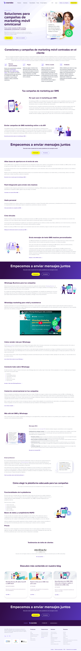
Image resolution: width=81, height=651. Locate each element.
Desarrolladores (32, 2)
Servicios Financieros (54, 633)
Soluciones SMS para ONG (54, 644)
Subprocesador (65, 642)
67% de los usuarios (10, 345)
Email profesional (25, 462)
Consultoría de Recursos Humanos (56, 641)
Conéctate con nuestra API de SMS (11, 192)
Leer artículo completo (8, 405)
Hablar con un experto (20, 38)
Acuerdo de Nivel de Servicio (67, 641)
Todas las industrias (53, 632)
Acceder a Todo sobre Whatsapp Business (12, 383)
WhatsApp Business (50, 286)
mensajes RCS (42, 429)
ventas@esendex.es (53, 623)
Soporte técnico (65, 638)
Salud (51, 636)
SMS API (31, 633)
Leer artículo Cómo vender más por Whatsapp (13, 359)
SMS (31, 632)
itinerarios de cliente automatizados (23, 60)
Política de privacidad (58, 649)
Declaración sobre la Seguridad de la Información (70, 640)
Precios (38, 2)
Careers (64, 633)
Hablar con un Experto (64, 2)
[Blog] (10, 636)
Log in (56, 2)
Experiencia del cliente (44, 633)
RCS (11, 71)
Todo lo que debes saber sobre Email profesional (14, 475)
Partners (64, 637)
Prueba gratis (8, 38)
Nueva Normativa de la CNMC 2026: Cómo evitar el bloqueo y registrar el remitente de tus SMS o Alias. (64, 583)
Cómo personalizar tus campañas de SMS (12, 208)
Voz (31, 637)
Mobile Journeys (32, 638)
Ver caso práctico (39, 556)
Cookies (52, 649)
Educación (52, 642)
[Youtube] (7, 636)
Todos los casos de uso (44, 632)
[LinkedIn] (5, 636)
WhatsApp (13, 69)
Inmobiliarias (52, 640)
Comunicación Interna (44, 636)
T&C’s (64, 649)
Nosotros (64, 632)
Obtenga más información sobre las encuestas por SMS (15, 229)
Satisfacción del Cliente (44, 634)
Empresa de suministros (54, 637)
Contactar (64, 634)
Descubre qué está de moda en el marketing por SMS (15, 136)
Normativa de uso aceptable (72, 649)
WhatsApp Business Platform (34, 634)
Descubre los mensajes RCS (34, 450)
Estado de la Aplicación (66, 644)
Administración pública (54, 638)
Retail (51, 634)
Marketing (42, 637)
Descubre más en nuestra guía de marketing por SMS (15, 177)
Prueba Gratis (74, 2)
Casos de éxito (65, 636)
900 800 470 (44, 623)
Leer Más (8, 594)
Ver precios (45, 152)
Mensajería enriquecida (33, 636)
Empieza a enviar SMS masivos (35, 257)
